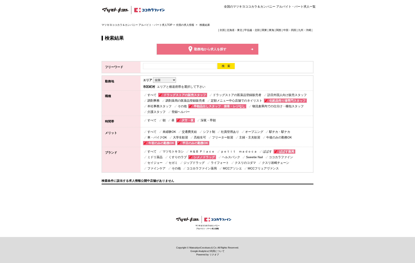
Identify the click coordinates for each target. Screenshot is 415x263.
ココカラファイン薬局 (202, 168)
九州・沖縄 (304, 30)
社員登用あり (230, 131)
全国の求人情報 (185, 24)
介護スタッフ (156, 112)
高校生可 (200, 137)
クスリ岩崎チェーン (275, 162)
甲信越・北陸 (252, 30)
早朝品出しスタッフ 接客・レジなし (219, 106)
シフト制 (209, 131)
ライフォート (220, 162)
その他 (182, 106)
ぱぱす (267, 151)
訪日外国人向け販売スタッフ (287, 95)
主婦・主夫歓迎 (249, 137)
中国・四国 (289, 30)
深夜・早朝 (208, 120)
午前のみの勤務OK (161, 143)
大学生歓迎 (180, 137)
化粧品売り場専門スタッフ (287, 100)
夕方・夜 (188, 120)
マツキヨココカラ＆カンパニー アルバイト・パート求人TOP (137, 24)
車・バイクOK (157, 137)
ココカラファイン (281, 157)
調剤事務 (153, 100)
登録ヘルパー (181, 112)
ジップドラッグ (194, 162)
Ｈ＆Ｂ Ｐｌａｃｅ (202, 151)
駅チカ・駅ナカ (279, 131)
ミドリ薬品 (155, 157)
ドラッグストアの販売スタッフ (185, 95)
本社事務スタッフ (159, 106)
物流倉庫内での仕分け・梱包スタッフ (278, 106)
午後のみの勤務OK (279, 137)
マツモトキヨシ (173, 151)
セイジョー (155, 162)
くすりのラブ (178, 157)
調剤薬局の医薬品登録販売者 (185, 100)
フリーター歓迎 (222, 137)
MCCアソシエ (232, 168)
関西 (278, 30)
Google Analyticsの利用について (207, 251)
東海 (271, 30)
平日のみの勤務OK (195, 143)
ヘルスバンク (231, 157)
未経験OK (169, 131)
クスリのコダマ (245, 162)
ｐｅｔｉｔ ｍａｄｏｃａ (239, 151)
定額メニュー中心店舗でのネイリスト (236, 100)
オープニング (254, 131)
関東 (264, 30)
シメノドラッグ (204, 157)
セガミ (173, 162)
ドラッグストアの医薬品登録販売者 (237, 95)
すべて (151, 95)
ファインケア (156, 168)
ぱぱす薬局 (286, 151)
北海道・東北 (234, 30)
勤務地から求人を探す (210, 49)
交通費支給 (189, 131)
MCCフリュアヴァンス (263, 168)
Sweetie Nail (254, 157)
